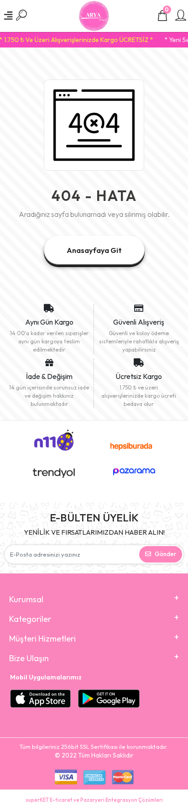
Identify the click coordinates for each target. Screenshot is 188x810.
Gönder (165, 554)
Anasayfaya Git (94, 250)
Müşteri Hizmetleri (42, 638)
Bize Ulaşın (29, 658)
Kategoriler (30, 619)
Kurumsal (26, 599)
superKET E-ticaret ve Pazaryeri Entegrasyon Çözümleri (94, 800)
